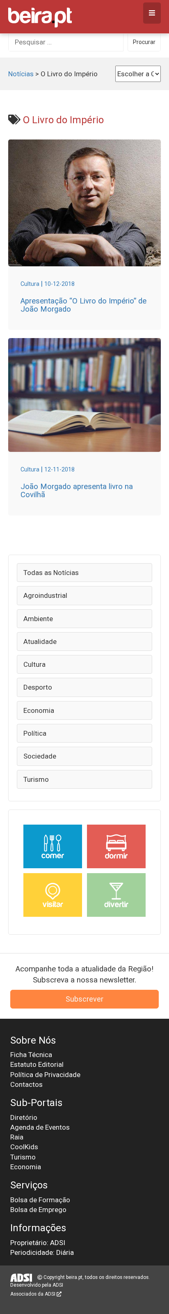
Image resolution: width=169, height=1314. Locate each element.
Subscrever (84, 999)
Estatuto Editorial (37, 1064)
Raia (16, 1137)
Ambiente (38, 619)
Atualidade (40, 641)
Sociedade (39, 756)
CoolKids (24, 1147)
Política (34, 733)
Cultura (34, 664)
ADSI (58, 1285)
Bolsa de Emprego (38, 1210)
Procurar (144, 42)
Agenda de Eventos (40, 1127)
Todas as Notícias (51, 573)
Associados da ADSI (33, 1294)
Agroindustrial (45, 595)
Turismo (36, 779)
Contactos (26, 1084)
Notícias (21, 74)
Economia (38, 710)
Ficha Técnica (31, 1055)
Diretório (23, 1117)
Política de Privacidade (45, 1075)
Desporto (37, 687)
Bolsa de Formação (40, 1200)
